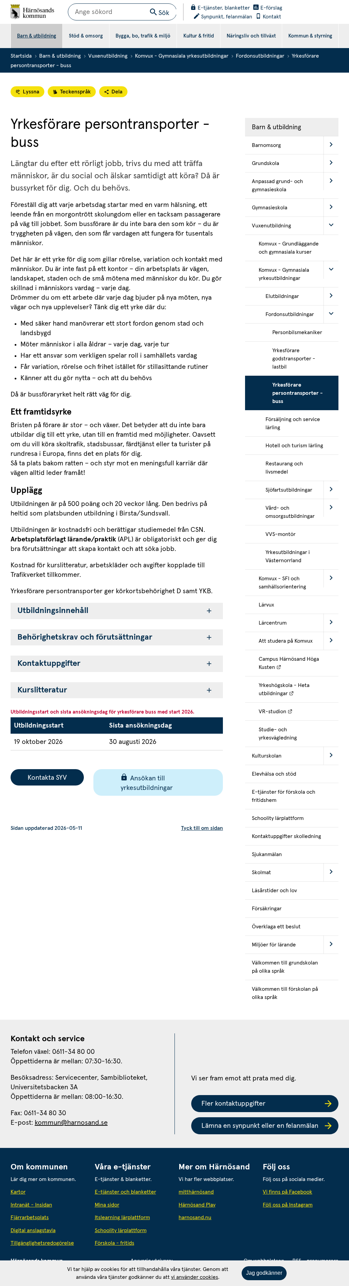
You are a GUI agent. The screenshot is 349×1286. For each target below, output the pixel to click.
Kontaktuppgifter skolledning (286, 836)
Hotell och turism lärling (294, 445)
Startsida (21, 56)
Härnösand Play (197, 1205)
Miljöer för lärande (274, 944)
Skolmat (261, 872)
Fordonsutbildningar (260, 56)
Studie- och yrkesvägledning (278, 734)
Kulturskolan (267, 756)
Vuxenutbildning (107, 56)
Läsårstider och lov (274, 890)
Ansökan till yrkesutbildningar (147, 783)
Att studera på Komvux (286, 641)
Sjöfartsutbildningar (288, 490)
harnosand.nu (216, 1217)
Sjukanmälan (267, 854)
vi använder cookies (194, 1277)
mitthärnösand (216, 1192)
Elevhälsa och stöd (274, 774)
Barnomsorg (266, 145)
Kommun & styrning (310, 36)
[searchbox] (122, 11)
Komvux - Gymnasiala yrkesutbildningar (181, 56)
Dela (116, 91)
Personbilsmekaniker (297, 332)
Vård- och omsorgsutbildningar (290, 512)
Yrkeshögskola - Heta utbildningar (298, 689)
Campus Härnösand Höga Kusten (298, 663)
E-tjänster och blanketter (125, 1192)
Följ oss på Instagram (288, 1205)
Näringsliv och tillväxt (251, 36)
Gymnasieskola (269, 207)
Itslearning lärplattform (122, 1217)
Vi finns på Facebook (287, 1192)
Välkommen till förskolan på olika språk (285, 993)
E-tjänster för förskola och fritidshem (283, 796)
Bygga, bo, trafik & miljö (143, 36)
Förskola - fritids (114, 1243)
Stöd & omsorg (86, 36)
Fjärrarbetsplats (30, 1217)
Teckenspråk (75, 91)
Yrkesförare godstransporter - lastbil (293, 359)
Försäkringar (267, 908)
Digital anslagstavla (33, 1230)
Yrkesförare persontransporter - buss (297, 393)
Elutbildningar (282, 296)
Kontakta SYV (47, 777)
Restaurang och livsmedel (284, 468)
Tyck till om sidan (202, 828)
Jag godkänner (264, 1273)
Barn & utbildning (36, 36)
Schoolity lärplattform (278, 818)
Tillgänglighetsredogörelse (42, 1243)
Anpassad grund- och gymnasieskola (277, 185)
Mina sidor (107, 1205)
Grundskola (265, 163)
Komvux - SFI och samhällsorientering (282, 582)
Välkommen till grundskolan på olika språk (285, 967)
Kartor (18, 1192)
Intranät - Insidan (31, 1205)
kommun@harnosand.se (71, 1122)
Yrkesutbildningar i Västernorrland (287, 556)
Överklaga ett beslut (276, 926)
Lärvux (266, 605)
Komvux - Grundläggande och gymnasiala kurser (289, 248)
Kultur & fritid (198, 36)
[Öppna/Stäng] (330, 145)
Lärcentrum (273, 623)
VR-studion (298, 711)
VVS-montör (280, 534)
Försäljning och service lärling (292, 423)
